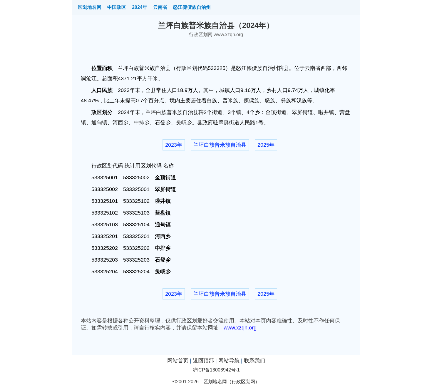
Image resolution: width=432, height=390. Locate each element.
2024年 (139, 7)
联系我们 (254, 361)
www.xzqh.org (240, 328)
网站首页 (177, 361)
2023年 (173, 145)
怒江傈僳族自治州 (192, 7)
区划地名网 (89, 7)
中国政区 (116, 7)
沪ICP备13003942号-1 (216, 369)
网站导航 (229, 361)
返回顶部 (203, 361)
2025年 (265, 145)
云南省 (160, 7)
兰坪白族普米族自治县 (219, 145)
